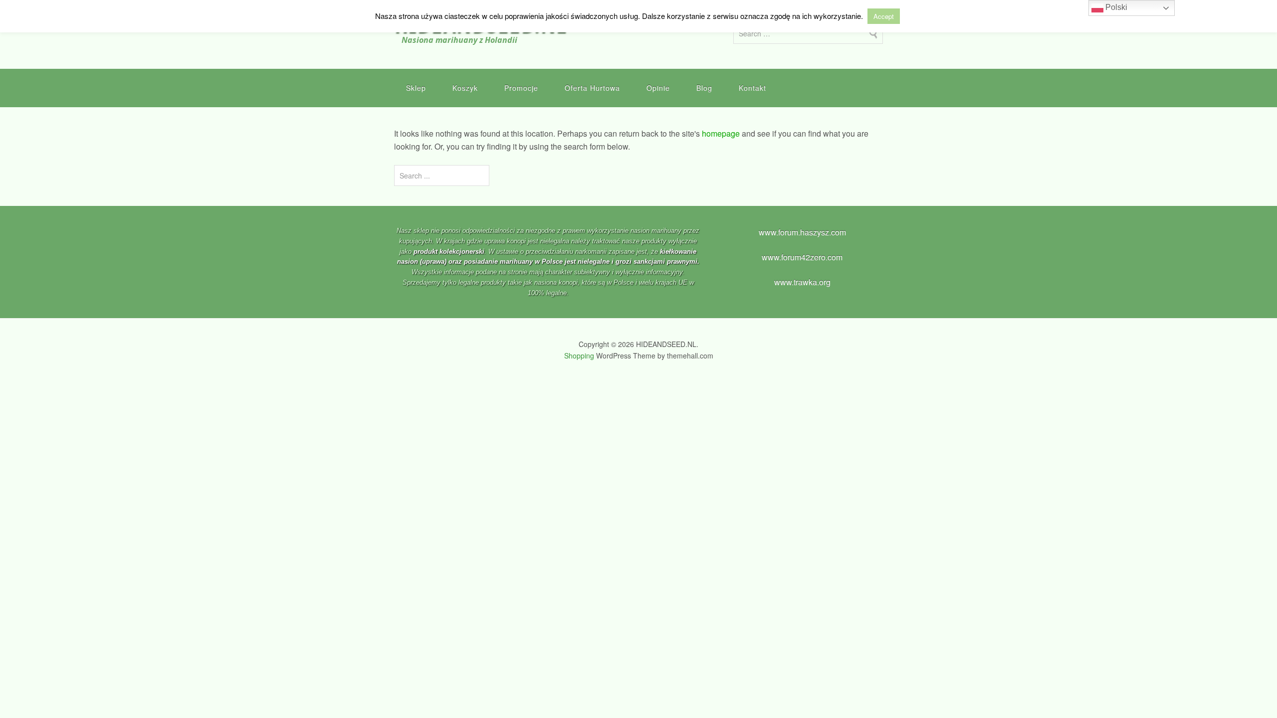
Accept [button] (883, 16)
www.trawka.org (802, 282)
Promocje (521, 88)
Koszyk (465, 88)
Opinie (658, 88)
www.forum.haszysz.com (802, 232)
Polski (1115, 7)
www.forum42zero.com (802, 257)
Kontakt (752, 88)
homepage (721, 133)
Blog (704, 88)
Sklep (416, 88)
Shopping (579, 355)
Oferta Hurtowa (592, 88)
